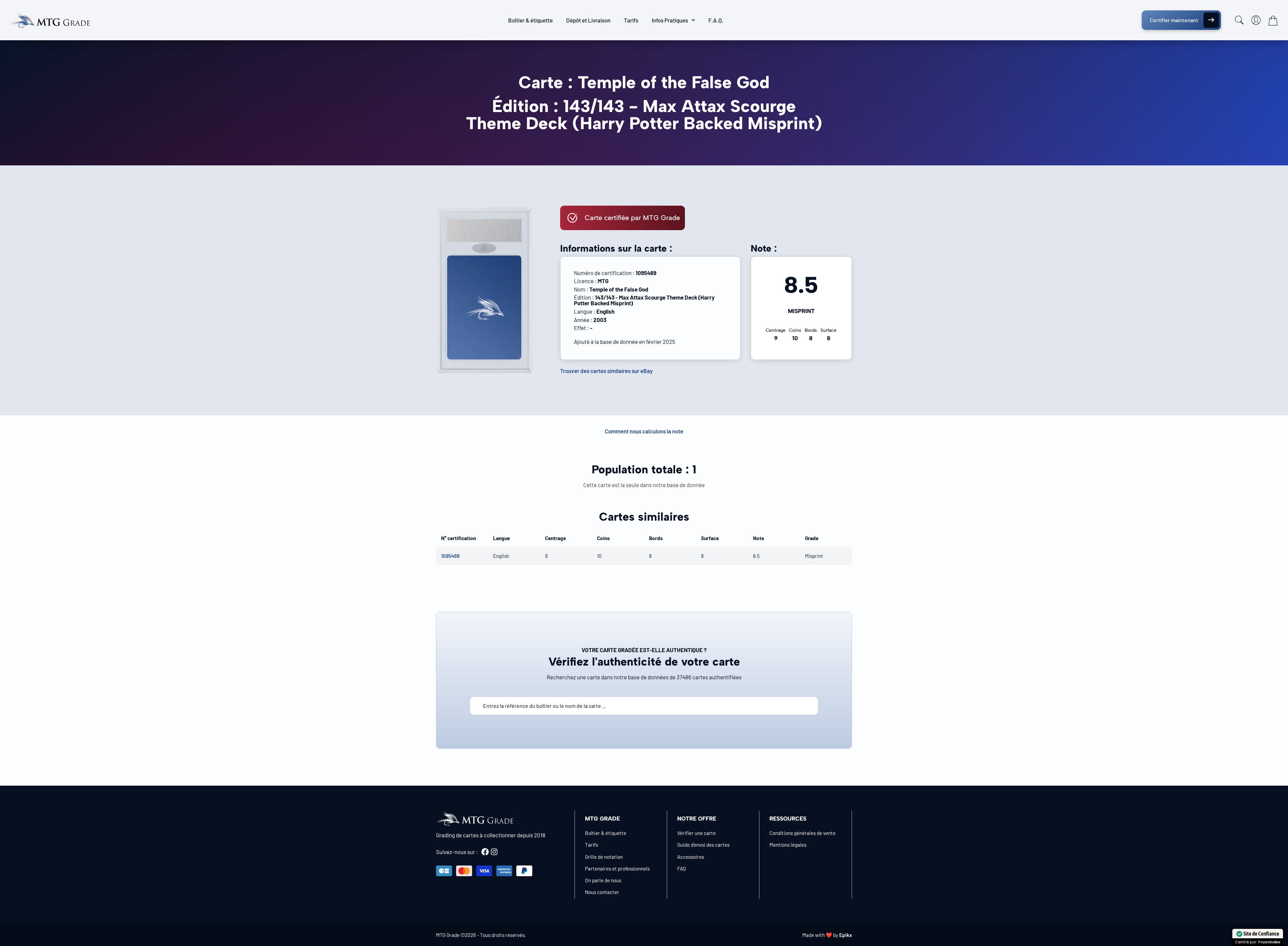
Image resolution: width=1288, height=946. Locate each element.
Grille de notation (604, 857)
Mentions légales (787, 845)
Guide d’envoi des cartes (703, 845)
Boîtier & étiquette (530, 20)
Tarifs (631, 20)
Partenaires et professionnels (617, 868)
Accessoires (690, 857)
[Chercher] (1239, 20)
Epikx (845, 935)
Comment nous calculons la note (644, 431)
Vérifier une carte (696, 833)
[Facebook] (485, 851)
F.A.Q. (715, 20)
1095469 (450, 556)
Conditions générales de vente (802, 833)
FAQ (681, 868)
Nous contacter (602, 892)
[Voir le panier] (1273, 20)
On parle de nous (603, 880)
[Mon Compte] (1256, 20)
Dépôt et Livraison (588, 20)
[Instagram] (494, 851)
